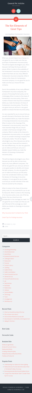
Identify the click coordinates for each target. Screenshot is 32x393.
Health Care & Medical (9, 272)
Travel (5, 297)
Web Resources (8, 301)
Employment (7, 261)
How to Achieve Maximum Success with (14, 316)
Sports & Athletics (8, 292)
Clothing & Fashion (9, 258)
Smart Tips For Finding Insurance (12, 217)
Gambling (6, 267)
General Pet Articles (16, 3)
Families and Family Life (8, 356)
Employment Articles (7, 349)
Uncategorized (8, 299)
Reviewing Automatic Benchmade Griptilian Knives (16, 371)
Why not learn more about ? (11, 314)
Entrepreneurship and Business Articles (11, 353)
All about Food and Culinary (9, 347)
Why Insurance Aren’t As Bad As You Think (15, 213)
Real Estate (7, 285)
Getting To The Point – (9, 321)
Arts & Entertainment (9, 252)
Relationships (7, 288)
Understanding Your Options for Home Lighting (16, 364)
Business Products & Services (11, 256)
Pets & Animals (7, 283)
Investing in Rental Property (9, 351)
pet (5, 281)
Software (6, 290)
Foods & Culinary (8, 265)
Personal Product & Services (11, 279)
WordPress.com (19, 389)
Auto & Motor (7, 254)
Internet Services (8, 276)
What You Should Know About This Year (14, 312)
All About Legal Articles (7, 345)
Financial (6, 263)
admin (6, 226)
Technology (7, 294)
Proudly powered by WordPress (13, 387)
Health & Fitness (8, 270)
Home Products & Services (10, 274)
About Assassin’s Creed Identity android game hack (17, 319)
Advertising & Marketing (10, 249)
